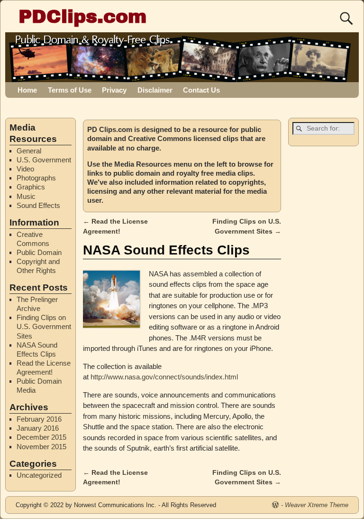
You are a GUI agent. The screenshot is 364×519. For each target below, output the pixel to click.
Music (26, 196)
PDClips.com (82, 16)
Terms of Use (69, 90)
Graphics (31, 187)
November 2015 (41, 447)
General (29, 151)
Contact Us (201, 90)
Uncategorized (39, 475)
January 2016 (38, 428)
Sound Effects (38, 205)
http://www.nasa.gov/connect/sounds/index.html (164, 377)
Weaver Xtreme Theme (316, 505)
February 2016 (39, 419)
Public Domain (39, 252)
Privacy (114, 90)
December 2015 (41, 437)
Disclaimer (155, 90)
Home (27, 90)
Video (25, 169)
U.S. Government (44, 160)
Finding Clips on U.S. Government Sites (44, 326)
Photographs (36, 178)
